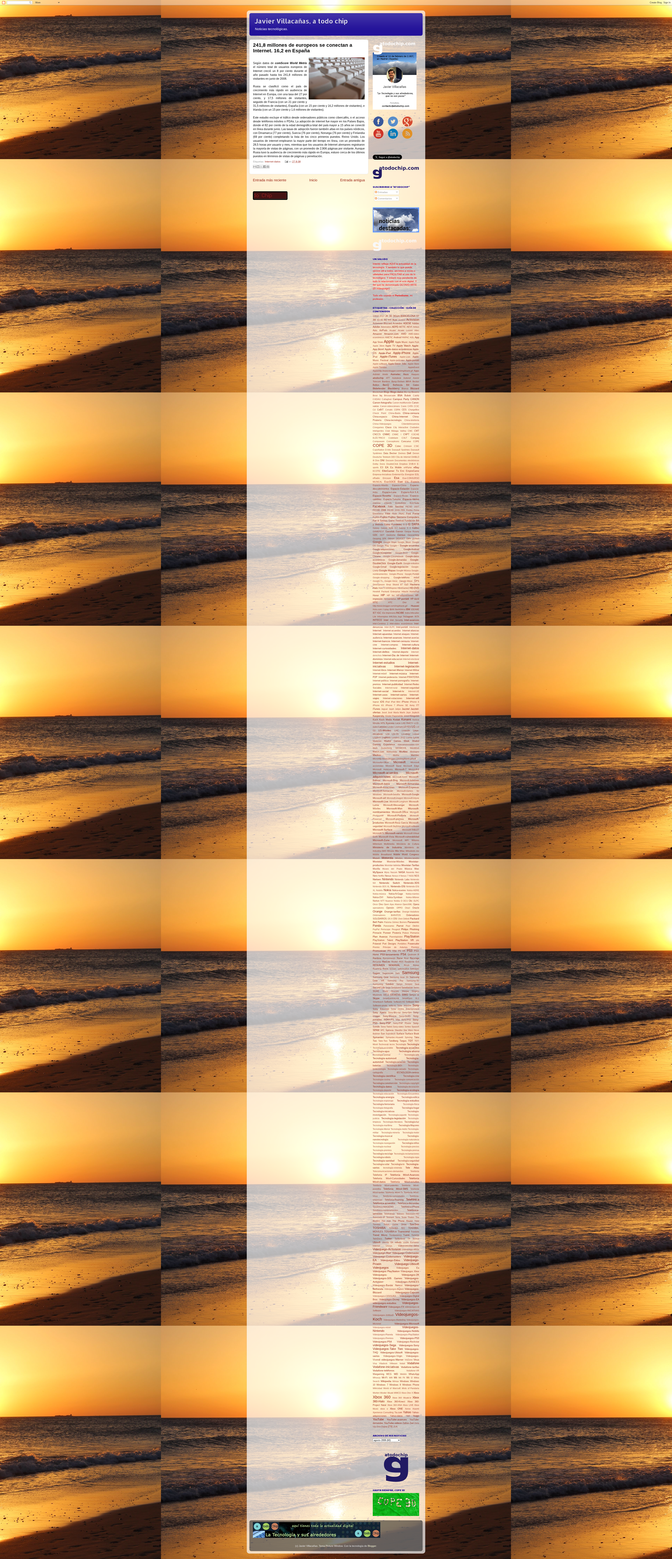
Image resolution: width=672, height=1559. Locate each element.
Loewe (416, 734)
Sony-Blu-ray (394, 1013)
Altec (416, 330)
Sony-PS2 (406, 1020)
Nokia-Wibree (412, 897)
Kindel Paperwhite (394, 716)
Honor (376, 595)
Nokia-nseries (412, 894)
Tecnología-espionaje (383, 1101)
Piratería (396, 933)
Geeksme (391, 535)
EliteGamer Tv (390, 470)
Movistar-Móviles (395, 861)
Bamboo (386, 382)
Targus (403, 1041)
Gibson (391, 539)
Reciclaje (414, 958)
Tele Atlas (412, 1167)
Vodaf (402, 1363)
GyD (406, 585)
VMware (393, 1363)
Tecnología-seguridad (408, 1160)
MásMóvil (414, 748)
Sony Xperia (379, 1012)
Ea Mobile (396, 467)
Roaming (377, 969)
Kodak (396, 719)
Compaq (415, 438)
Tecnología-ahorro (409, 1051)
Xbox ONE (396, 1408)
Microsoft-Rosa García (396, 822)
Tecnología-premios (382, 1150)
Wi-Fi (384, 1377)
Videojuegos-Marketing (394, 1320)
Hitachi (405, 592)
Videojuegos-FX (396, 1307)
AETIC (402, 327)
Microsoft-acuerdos (385, 773)
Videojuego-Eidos (390, 1260)
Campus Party (401, 399)
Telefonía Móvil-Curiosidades (389, 1178)
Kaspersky (378, 715)
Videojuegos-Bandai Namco (387, 1285)
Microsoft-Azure (400, 777)
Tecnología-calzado (396, 1069)
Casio (404, 406)
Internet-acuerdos (392, 630)
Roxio (385, 968)
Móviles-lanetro (411, 858)
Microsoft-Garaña (391, 794)
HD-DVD (414, 588)
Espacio (415, 481)
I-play (386, 609)
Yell (408, 1416)
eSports (388, 503)
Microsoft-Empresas (409, 787)
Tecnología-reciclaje (383, 1153)
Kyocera (390, 723)
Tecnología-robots (382, 1157)
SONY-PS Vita (392, 1019)
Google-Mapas (387, 570)
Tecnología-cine (411, 1076)
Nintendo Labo (402, 879)
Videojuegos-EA (410, 1299)
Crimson (408, 446)
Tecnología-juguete (397, 1115)
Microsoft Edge (411, 766)
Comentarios (384, 198)
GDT (382, 535)
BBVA (408, 382)
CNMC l (396, 434)
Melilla (396, 755)
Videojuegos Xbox (410, 1271)
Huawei (415, 605)
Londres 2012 (398, 738)
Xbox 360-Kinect (396, 1401)
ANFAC (405, 337)
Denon (416, 453)
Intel (386, 620)
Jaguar (384, 709)
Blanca (405, 389)
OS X (390, 919)
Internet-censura (400, 641)
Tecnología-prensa (410, 1150)
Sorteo (408, 1027)
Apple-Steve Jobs (397, 363)
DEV (393, 457)
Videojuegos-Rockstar (408, 1341)
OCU (405, 901)
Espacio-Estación (400, 488)
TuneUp (415, 1235)
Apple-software (380, 364)
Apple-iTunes (388, 356)
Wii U (409, 1377)
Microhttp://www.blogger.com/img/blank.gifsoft (394, 759)
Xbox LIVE (408, 1405)
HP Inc (391, 595)
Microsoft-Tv (378, 833)
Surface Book (412, 1033)
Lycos (416, 737)
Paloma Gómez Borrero (395, 922)
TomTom (414, 1224)
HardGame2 (403, 588)
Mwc (416, 868)
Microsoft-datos (381, 783)
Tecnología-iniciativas (384, 1111)
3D (390, 316)
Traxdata (415, 1232)
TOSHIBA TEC (397, 1228)
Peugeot (396, 929)
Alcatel (392, 330)
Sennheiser (407, 987)
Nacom (393, 872)
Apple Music (401, 342)
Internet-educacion (393, 659)
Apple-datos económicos (398, 349)
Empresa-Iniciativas (382, 474)
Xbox (416, 1392)
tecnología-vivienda (392, 1168)
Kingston (414, 716)
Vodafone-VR (412, 1371)
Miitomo (415, 840)
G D (405, 525)
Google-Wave (405, 581)
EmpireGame (412, 471)
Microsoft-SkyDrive (392, 826)
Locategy (405, 734)
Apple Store (378, 346)
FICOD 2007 (412, 507)
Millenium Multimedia (383, 844)
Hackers (414, 584)
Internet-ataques (401, 634)
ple (417, 940)
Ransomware (389, 958)
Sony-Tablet (386, 1027)
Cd (374, 410)
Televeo (400, 1214)
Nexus (388, 875)
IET (374, 613)
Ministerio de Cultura (408, 844)
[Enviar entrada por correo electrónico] (286, 161)
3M (374, 320)
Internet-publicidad (392, 684)
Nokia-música (379, 894)
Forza (416, 513)
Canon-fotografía (382, 402)
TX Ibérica (413, 1239)
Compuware (378, 441)
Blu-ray (407, 392)
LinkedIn (406, 731)
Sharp (385, 991)
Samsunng (378, 984)
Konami (406, 719)
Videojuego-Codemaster (405, 1252)
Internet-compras (389, 644)
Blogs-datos (396, 391)
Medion (377, 755)
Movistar (377, 861)
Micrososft (397, 840)
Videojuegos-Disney (389, 1299)
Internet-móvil (380, 673)
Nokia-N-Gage (396, 893)
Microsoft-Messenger (394, 805)
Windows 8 (395, 1384)
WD (396, 1374)
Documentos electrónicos (407, 460)
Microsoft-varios (394, 833)
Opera (416, 904)
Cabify (416, 396)
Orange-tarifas (392, 911)
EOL (417, 474)
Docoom (390, 460)
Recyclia (377, 962)
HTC (375, 602)
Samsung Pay (395, 981)
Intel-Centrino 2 (380, 624)
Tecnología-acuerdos (407, 1047)
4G (378, 320)
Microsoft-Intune (411, 798)
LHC (396, 731)
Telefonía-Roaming (394, 1199)
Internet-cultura (410, 644)
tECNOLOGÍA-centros (408, 1072)
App (417, 337)
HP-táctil (414, 599)
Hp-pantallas (390, 599)
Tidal (416, 1221)
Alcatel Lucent (405, 330)
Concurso (406, 441)
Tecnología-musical (382, 1136)
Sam (397, 973)
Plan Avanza (380, 936)
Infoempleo (382, 617)
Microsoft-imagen (395, 798)
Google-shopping (381, 578)
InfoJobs (393, 617)
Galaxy (376, 528)
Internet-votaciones (392, 698)
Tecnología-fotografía (383, 1108)
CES (404, 409)
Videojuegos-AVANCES (407, 1282)
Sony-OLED (405, 1016)
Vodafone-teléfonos (383, 1370)
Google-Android (411, 549)
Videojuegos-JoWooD (383, 1315)
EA (386, 467)
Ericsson (387, 478)
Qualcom (412, 955)
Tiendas (376, 1224)
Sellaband (396, 988)
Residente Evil (412, 962)
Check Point (379, 413)
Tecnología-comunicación (407, 1080)
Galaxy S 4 (405, 528)
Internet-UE (413, 691)
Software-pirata (380, 1006)
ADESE (407, 323)
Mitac (402, 851)
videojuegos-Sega (384, 1345)
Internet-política (380, 680)
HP (383, 595)
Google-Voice (390, 581)
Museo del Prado (392, 869)
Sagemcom (387, 973)
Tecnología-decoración (408, 1087)
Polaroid (377, 943)
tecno (392, 1044)
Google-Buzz (401, 553)
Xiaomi (415, 1409)
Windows (404, 1381)
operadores (378, 908)
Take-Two (382, 1041)
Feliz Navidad (395, 506)
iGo (383, 613)
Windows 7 (382, 1384)
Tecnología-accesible (383, 1048)
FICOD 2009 (393, 510)
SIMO (405, 994)
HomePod (414, 592)
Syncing (408, 1037)
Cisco (388, 427)
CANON (414, 399)
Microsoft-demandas (407, 783)
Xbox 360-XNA (394, 1405)
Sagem (376, 973)
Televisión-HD (412, 1214)
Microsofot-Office (381, 762)
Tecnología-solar (381, 1164)
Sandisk (390, 984)
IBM (408, 609)
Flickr (394, 514)
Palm (380, 922)
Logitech (377, 738)
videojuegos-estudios (384, 1303)
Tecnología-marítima (382, 1125)
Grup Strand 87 (394, 585)
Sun (383, 1033)
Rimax (416, 965)
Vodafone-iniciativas (386, 1367)
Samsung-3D (413, 981)
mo (417, 851)
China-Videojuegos (382, 424)
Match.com (378, 751)
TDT (410, 1040)
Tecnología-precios (410, 1147)
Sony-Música (389, 1016)
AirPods (383, 330)
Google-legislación (399, 567)
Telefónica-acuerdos (384, 1203)
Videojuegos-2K (410, 1274)
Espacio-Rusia (401, 496)
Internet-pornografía (400, 680)
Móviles (398, 858)
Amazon (377, 333)
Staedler (399, 1030)
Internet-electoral (411, 659)
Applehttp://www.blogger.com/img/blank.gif (393, 371)
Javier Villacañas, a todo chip (301, 21)
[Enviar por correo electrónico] (254, 166)
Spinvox (390, 1030)
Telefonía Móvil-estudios (404, 1182)
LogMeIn (386, 737)
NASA (401, 872)
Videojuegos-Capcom (407, 1292)
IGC (379, 613)
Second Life (379, 987)
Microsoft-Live (380, 801)
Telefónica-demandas (408, 1203)
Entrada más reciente (269, 180)
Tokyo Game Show (395, 1224)
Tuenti (406, 1235)
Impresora (391, 613)
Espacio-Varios (411, 499)
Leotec (390, 727)
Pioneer (387, 933)
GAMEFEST (378, 532)
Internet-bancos (381, 641)
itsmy (412, 705)
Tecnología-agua (381, 1051)
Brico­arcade (390, 396)
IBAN (392, 609)
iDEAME (415, 609)
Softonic (388, 1001)
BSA (400, 395)
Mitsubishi (410, 851)
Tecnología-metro (399, 1129)
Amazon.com (391, 333)
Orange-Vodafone (410, 912)
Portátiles (402, 944)
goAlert (415, 539)
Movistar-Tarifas (410, 865)
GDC (375, 535)
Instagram (408, 616)
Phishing (414, 929)
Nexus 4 (396, 876)
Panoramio (389, 926)
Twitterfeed (400, 1239)
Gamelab (389, 531)
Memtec (415, 755)
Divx (377, 460)
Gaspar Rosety (411, 532)
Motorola (387, 858)
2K (386, 316)
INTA (417, 617)
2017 (382, 316)
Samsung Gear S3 (399, 977)
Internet (377, 630)
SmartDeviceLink (391, 998)
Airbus (416, 327)
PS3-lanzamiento (389, 954)
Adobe (376, 326)
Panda (377, 925)
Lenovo (383, 726)
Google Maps (390, 542)
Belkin (376, 385)
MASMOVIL (401, 748)
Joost (384, 713)
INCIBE (400, 612)
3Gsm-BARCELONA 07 (406, 316)
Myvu (386, 872)
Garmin (399, 531)
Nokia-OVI (378, 897)
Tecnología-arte (411, 1055)
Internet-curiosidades (384, 648)
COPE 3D (382, 445)
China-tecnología (392, 420)
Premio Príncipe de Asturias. (390, 947)
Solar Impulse (404, 1006)
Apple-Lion (405, 357)
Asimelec (396, 374)
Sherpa (405, 991)
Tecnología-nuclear (382, 1147)
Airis (375, 330)
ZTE (390, 1426)
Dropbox (403, 464)
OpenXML (407, 904)
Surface (400, 1033)
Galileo (415, 528)
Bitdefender (379, 388)
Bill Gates (412, 385)
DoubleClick (392, 464)
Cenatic (389, 410)
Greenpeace (379, 585)
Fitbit (387, 513)
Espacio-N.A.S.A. (410, 492)
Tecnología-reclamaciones (406, 1154)
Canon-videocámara (390, 406)
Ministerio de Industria (387, 847)
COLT (404, 438)
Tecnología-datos (382, 1086)
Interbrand (414, 627)
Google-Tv (378, 581)
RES (401, 962)
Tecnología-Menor (381, 1129)
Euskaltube (400, 503)
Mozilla (376, 868)
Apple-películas (397, 360)
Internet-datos (272, 161)
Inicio (313, 180)
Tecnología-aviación (395, 1062)
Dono (382, 464)
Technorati (384, 1044)
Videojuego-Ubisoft (406, 1264)
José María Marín (396, 713)
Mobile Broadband (382, 854)
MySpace (378, 872)
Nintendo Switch (389, 882)
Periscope (385, 929)
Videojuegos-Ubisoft (391, 1352)
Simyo (412, 994)
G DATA (413, 524)
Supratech (391, 1034)
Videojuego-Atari (382, 1252)
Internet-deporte (400, 652)
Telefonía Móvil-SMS (395, 1188)
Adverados (386, 327)
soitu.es (392, 1006)
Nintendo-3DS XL (381, 886)
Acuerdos (397, 323)
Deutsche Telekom (382, 457)
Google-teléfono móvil (406, 577)
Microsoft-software (410, 826)
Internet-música (398, 673)
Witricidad (377, 1388)
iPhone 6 (414, 702)
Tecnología (413, 1044)
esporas (376, 503)
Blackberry (394, 388)
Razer (400, 958)
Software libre (412, 1002)
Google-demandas (397, 560)
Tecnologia (401, 1044)
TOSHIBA (379, 1228)
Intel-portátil (402, 627)
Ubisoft (376, 1242)
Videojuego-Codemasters (387, 1256)
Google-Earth (394, 563)
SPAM (376, 1030)
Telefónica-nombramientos (385, 1210)
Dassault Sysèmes (401, 450)
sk (418, 995)
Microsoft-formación (383, 791)
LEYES (407, 727)
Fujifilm (376, 517)
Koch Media (385, 719)
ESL (407, 482)
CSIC (416, 446)
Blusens (415, 392)
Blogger (372, 1545)
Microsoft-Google (410, 794)
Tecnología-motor (410, 1133)
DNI (382, 460)
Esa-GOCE (390, 481)
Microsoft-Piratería (396, 815)
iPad (387, 702)
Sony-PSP (385, 1023)
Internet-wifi (412, 698)
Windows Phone (410, 1384)
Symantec (378, 1037)
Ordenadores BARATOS (387, 915)
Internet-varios (399, 694)
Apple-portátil (412, 360)
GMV (408, 539)
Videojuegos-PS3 (409, 1338)
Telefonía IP (380, 1175)
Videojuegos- (380, 1274)
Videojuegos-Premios (383, 1338)
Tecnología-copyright (409, 1083)
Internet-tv (398, 691)
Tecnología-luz (411, 1122)
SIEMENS (395, 994)
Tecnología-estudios (408, 1100)
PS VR (401, 951)
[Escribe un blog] (258, 166)
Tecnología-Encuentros (408, 1094)
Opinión (390, 907)
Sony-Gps (407, 1013)
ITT (417, 705)
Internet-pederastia (388, 677)
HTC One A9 (403, 602)
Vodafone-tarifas (410, 1367)
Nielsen (377, 879)
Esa (396, 478)
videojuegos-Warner (392, 1359)
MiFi (407, 840)
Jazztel (406, 708)
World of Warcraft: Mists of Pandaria (401, 1388)
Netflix (381, 876)
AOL (412, 337)
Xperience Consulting (383, 1412)
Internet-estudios (384, 662)
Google (377, 542)
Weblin (403, 1374)
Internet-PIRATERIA (409, 677)
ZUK (395, 1427)
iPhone (405, 701)
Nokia (387, 890)
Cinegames (378, 427)
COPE (416, 441)
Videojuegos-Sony (409, 1345)
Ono (381, 904)
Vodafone (413, 1363)
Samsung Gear (380, 977)
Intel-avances (411, 620)
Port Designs (389, 943)
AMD (403, 334)
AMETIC (389, 337)
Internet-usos (380, 694)
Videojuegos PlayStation (386, 1271)
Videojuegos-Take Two (388, 1349)
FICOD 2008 (379, 510)
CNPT (406, 434)
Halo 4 (382, 588)
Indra (407, 613)
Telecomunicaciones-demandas (388, 1171)
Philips (404, 929)
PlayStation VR (405, 940)
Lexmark (399, 727)
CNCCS (377, 434)
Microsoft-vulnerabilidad (407, 836)
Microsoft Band (393, 766)
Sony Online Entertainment (405, 1009)
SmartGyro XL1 (410, 998)
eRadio (376, 478)
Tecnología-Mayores (409, 1125)
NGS (416, 875)
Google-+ (394, 546)
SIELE (386, 995)
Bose (375, 396)
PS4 (403, 954)
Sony (415, 1005)
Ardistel (376, 374)
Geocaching (413, 535)
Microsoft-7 (400, 769)
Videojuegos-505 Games (387, 1278)
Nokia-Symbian (394, 897)
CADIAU (377, 399)
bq (381, 395)
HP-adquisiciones (404, 595)
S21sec (393, 969)
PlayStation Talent (383, 940)
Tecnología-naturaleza (408, 1140)
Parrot (400, 925)
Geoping (377, 539)
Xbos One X (407, 1393)
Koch (375, 719)
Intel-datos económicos (401, 624)
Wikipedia (386, 1381)
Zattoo (405, 1423)
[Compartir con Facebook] (264, 166)
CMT (416, 431)
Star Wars (408, 1030)
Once (375, 904)
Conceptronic (393, 441)
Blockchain (378, 392)
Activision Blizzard (382, 323)
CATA (410, 406)
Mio (397, 851)
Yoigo (416, 1415)
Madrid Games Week (397, 741)
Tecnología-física (411, 1104)
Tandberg (393, 1041)
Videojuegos (381, 1267)
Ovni (400, 919)
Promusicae (379, 950)
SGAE (376, 991)
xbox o (384, 1409)
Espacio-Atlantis (380, 485)
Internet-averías (411, 637)
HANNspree (391, 588)
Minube (390, 851)
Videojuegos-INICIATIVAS (407, 1311)
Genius (401, 534)
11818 (376, 316)
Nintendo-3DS (411, 882)
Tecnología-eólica (410, 1097)
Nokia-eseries (399, 890)
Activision (412, 319)
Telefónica (412, 1199)
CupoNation (378, 450)
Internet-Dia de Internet (395, 655)
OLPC (416, 901)
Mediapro (414, 752)
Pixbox (405, 933)
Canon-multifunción (402, 403)
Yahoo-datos (396, 1416)
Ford (408, 513)
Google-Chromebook (393, 556)
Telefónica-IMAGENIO (383, 1207)
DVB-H (412, 464)
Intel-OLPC (389, 627)
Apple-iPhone (401, 353)
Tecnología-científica (384, 1076)
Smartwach (378, 1002)
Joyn (408, 713)
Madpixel (377, 741)
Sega (388, 988)
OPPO (399, 908)
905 (389, 320)
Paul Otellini (412, 926)
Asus (406, 374)
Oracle (415, 907)
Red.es (386, 961)
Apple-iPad (385, 353)
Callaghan (387, 399)
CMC (410, 431)
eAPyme (408, 467)
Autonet (407, 378)
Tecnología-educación (383, 1094)
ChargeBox (413, 410)
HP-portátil (403, 598)
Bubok (407, 395)
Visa (375, 1363)
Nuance (389, 901)
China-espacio (380, 416)
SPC (382, 1030)
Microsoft (399, 762)
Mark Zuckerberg (382, 748)
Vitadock (383, 1363)
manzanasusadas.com (408, 745)
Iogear (376, 702)
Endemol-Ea (398, 474)
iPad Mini (396, 702)
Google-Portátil (412, 574)
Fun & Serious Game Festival (388, 520)
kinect (407, 716)
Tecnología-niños (410, 1143)
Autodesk (396, 378)
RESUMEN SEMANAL (386, 965)
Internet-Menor (395, 670)
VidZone (409, 1360)
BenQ (386, 384)
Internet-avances (392, 637)
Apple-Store (413, 364)
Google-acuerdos (409, 545)
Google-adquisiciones (383, 549)
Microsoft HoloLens (383, 769)
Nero (375, 875)
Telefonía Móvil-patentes (385, 1185)
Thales (411, 1217)
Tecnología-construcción (385, 1083)
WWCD (397, 1393)
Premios (415, 947)
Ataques (415, 374)
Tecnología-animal (381, 1055)
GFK (384, 539)
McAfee (403, 751)
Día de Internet (403, 457)
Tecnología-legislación (393, 1118)
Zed (412, 1423)
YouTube (378, 1419)
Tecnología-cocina (381, 1080)
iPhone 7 (390, 705)
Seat (417, 984)
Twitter (388, 1238)
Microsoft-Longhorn (399, 802)
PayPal (376, 929)
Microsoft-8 (414, 769)
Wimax (395, 1381)
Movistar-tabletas (393, 865)
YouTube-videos (393, 1423)
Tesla (404, 1217)
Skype (376, 998)
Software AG (399, 1002)
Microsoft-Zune (381, 840)
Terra (397, 1217)
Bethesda (397, 385)
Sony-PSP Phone (402, 1023)
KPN (383, 723)
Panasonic (413, 922)
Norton (376, 900)
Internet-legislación (406, 666)
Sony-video (398, 1027)
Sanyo (399, 984)
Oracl (407, 908)
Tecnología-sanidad (383, 1160)
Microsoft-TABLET (410, 830)
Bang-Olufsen (398, 382)
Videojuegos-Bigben (394, 1289)
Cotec (398, 446)
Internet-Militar (412, 670)
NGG (411, 876)
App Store (378, 342)
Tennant (390, 1217)
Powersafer (413, 943)
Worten (376, 1393)
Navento (410, 872)
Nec (417, 872)
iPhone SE (402, 705)
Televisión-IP (379, 1217)
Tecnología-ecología (408, 1090)
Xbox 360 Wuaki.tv (401, 1398)
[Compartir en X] (261, 166)
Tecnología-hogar (410, 1108)
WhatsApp (414, 1374)
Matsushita (392, 752)
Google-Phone (396, 574)
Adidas (415, 323)
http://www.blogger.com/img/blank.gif (390, 606)
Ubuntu (385, 1242)
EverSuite (414, 503)
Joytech (415, 713)
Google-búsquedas (382, 553)
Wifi (391, 1378)
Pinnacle (377, 933)
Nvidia (397, 901)
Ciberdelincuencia (410, 424)
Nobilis (379, 890)
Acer (394, 319)
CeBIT (380, 409)
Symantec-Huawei (394, 1037)
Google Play (383, 546)
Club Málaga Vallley (395, 431)
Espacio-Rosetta (382, 495)
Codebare (393, 438)
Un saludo (395, 1242)
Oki (410, 900)
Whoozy (376, 1378)
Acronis (401, 320)
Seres (416, 988)
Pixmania (414, 933)
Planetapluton (396, 937)
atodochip (378, 377)
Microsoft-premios (395, 819)
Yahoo (407, 1412)
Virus (416, 1359)
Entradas (382, 192)
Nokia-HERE (413, 890)
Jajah (391, 709)
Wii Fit (401, 1378)
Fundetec (396, 524)
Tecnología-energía (383, 1097)
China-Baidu (394, 413)
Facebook (379, 506)
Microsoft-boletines (409, 780)
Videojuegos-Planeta (383, 1335)
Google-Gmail (380, 567)
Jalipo (398, 709)
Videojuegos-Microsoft (406, 1323)
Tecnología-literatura (392, 1122)
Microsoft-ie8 (379, 798)
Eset (400, 481)
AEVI (409, 327)
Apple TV (390, 345)
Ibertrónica (400, 609)
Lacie (398, 723)
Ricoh (407, 965)
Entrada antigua (352, 180)
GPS (416, 581)
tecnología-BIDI (394, 1066)
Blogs (387, 392)
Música (408, 868)
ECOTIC (377, 471)
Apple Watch (404, 345)
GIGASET (400, 539)
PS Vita (392, 951)
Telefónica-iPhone (410, 1206)
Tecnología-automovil (384, 1058)
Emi (402, 471)
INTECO (377, 620)
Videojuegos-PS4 (382, 1341)
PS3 (409, 950)
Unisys (389, 1246)
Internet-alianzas (410, 630)
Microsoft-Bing (390, 780)
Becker (415, 382)
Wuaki (390, 1393)
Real (406, 958)
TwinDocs (377, 1239)
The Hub (386, 1221)
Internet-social (380, 691)
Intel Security (396, 620)
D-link (388, 450)
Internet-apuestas (382, 634)
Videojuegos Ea (407, 1268)
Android (397, 337)
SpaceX (415, 1027)
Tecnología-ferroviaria (383, 1104)
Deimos (402, 453)
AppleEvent (413, 367)
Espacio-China (399, 485)
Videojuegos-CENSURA (384, 1296)
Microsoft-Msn (394, 808)
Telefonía (414, 1171)
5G (385, 320)
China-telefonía (411, 420)
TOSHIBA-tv (390, 1231)
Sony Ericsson (381, 1009)
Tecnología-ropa (411, 1157)
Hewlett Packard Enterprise (386, 592)
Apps (416, 370)
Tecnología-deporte (382, 1090)
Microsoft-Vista (386, 836)
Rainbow (377, 958)
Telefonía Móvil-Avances (404, 1174)
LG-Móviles (385, 730)
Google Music (404, 542)
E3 (381, 467)
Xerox (408, 1409)
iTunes (376, 708)
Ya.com (398, 1412)
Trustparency (395, 1235)
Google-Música (403, 571)
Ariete (385, 374)
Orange (377, 911)
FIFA (403, 510)
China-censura (411, 413)
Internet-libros (380, 670)
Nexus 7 (404, 876)
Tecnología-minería (390, 1133)
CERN (397, 410)
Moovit (376, 858)
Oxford (406, 919)
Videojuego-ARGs (410, 1249)
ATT (388, 378)
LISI (387, 734)
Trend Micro (380, 1235)
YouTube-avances (397, 1419)
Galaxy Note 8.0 (389, 528)
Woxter (383, 1393)
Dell (409, 453)
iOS (382, 701)
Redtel (394, 962)
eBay (416, 467)
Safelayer (414, 969)
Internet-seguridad (410, 687)
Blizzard (414, 388)
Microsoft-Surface (382, 829)
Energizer (409, 474)
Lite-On (395, 734)
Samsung (410, 972)
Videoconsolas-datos (408, 1245)
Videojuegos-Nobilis (408, 1331)
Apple (389, 341)
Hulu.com (377, 609)
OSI (395, 918)
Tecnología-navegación (384, 1143)
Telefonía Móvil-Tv (394, 1192)
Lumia (409, 738)
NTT (382, 901)
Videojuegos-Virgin (392, 1356)
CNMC (386, 434)
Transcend (404, 1231)
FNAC (402, 514)
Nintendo (388, 879)
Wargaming (378, 1374)
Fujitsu (384, 517)
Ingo (400, 617)
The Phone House (402, 1221)
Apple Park (414, 342)
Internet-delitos (381, 651)
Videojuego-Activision (387, 1249)
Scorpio (408, 984)
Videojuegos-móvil (382, 1327)
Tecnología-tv (398, 1164)
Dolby (375, 464)
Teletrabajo (389, 1214)
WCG (389, 1374)
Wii (395, 1377)
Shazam (395, 991)
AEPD (395, 326)
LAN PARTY (407, 723)
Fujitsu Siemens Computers (403, 517)
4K (381, 320)
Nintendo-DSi (398, 886)
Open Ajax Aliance (393, 904)
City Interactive (400, 427)
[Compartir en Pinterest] (268, 166)
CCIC (416, 406)
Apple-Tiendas (380, 367)
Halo (375, 588)
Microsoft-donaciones (383, 787)
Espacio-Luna (389, 492)
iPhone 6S (378, 705)
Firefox (409, 510)
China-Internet (400, 416)
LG (413, 726)
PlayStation (411, 936)
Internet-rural (391, 688)
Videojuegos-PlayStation (407, 1335)
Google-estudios (411, 563)
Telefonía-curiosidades (394, 1196)
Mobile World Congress (406, 854)
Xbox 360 (382, 1397)
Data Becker (390, 453)
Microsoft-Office (400, 812)
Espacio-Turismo (392, 499)
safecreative (403, 969)
